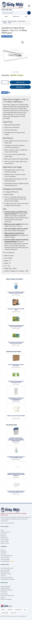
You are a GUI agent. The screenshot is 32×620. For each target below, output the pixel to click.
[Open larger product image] (15, 54)
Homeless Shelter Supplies (8, 579)
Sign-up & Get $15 (5, 570)
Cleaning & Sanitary (6, 586)
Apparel (3, 597)
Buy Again (3, 535)
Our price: (5, 75)
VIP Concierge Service (6, 555)
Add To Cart (20, 82)
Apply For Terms (5, 543)
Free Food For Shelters (7, 577)
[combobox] (5, 82)
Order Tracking (5, 539)
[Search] (29, 13)
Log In (6, 16)
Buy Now (19, 87)
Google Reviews (7, 561)
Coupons (3, 575)
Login (2, 530)
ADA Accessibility (5, 559)
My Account (16, 16)
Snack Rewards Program (7, 568)
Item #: (4, 36)
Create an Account (5, 532)
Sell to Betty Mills (5, 557)
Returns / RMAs (4, 541)
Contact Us (4, 553)
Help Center (4, 552)
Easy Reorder (4, 537)
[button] (2, 56)
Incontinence (4, 593)
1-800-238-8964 (9, 523)
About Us (3, 550)
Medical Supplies (5, 588)
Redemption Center (6, 573)
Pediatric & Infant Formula (7, 595)
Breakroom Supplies (6, 599)
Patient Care (4, 591)
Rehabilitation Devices (6, 590)
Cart (26, 16)
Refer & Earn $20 (5, 572)
